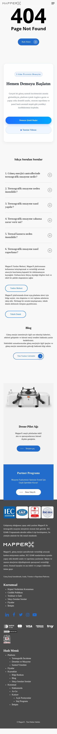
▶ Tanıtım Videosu (28, 130)
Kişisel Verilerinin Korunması (20, 589)
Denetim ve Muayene (21, 661)
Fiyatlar (11, 602)
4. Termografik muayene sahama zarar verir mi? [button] (23, 220)
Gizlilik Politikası (15, 592)
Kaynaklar (12, 671)
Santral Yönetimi (19, 665)
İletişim (11, 606)
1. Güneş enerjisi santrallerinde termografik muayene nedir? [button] (22, 175)
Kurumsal (12, 685)
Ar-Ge (14, 691)
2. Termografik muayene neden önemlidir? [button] (22, 190)
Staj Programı (22, 701)
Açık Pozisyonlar (23, 698)
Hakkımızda (17, 688)
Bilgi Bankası (18, 675)
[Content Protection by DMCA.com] (28, 631)
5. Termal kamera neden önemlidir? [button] (18, 235)
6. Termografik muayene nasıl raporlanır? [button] (21, 250)
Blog (14, 678)
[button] (53, 3)
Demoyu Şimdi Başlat (28, 120)
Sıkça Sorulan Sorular (17, 599)
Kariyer (15, 694)
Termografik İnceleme (21, 658)
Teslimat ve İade (15, 596)
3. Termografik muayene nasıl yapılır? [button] (21, 205)
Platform (11, 655)
